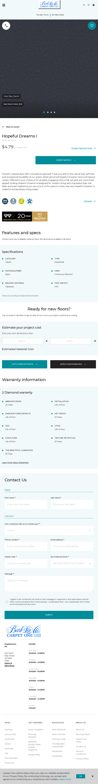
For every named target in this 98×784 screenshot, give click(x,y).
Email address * (57, 540)
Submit (49, 615)
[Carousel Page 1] (44, 112)
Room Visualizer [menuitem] (35, 729)
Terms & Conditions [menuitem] (81, 752)
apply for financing (71, 364)
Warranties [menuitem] (57, 751)
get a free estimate (22, 364)
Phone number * (12, 540)
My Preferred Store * (60, 557)
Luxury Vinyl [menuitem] (10, 734)
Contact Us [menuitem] (81, 746)
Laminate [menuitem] (9, 748)
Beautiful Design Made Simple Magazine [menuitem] (34, 746)
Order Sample (63, 160)
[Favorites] (88, 5)
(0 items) (93, 5)
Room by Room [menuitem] (83, 734)
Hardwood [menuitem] (9, 739)
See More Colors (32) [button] (13, 104)
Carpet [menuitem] (8, 744)
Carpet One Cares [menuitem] (81, 740)
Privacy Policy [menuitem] (82, 759)
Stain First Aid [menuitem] (58, 734)
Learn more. (65, 779)
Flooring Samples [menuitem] (32, 735)
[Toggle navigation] (3, 5)
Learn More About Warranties (15, 462)
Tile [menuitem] (6, 753)
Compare (88, 201)
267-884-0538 (58, 15)
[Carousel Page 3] (51, 112)
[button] (84, 5)
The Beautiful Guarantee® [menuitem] (58, 745)
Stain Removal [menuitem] (58, 729)
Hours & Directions (9, 664)
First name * (10, 498)
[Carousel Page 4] (54, 112)
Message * (9, 574)
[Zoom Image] (6, 26)
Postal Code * (10, 557)
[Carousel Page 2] (47, 112)
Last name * (56, 498)
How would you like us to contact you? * (22, 524)
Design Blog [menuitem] (34, 754)
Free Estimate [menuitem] (11, 758)
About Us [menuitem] (80, 729)
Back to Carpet (12, 127)
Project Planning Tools (81, 148)
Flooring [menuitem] (8, 729)
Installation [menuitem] (57, 756)
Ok (80, 776)
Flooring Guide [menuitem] (59, 739)
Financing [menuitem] (9, 763)
